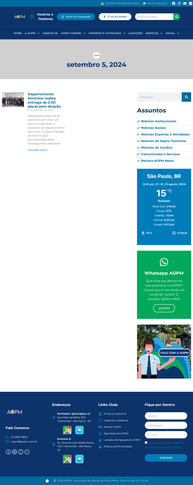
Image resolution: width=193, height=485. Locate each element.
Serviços (152, 33)
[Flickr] (190, 3)
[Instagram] (179, 3)
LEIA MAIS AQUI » (38, 150)
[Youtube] (185, 3)
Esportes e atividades (105, 33)
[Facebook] (173, 3)
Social (170, 33)
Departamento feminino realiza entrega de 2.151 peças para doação (44, 100)
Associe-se (50, 33)
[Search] (176, 16)
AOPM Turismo (71, 33)
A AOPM (30, 33)
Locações (136, 33)
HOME (18, 33)
